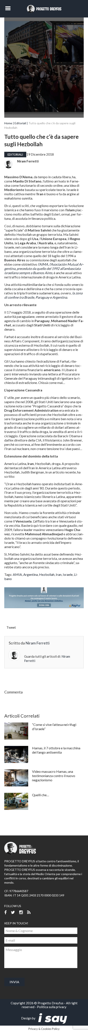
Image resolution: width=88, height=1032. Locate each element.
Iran (59, 574)
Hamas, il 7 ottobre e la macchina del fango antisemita (56, 750)
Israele (68, 574)
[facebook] (5, 912)
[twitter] (13, 912)
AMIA (17, 574)
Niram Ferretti (28, 161)
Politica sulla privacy (51, 1007)
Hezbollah (46, 574)
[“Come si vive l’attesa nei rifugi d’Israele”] (16, 731)
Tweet (11, 627)
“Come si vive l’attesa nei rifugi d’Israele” (54, 726)
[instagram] (21, 912)
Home (8, 123)
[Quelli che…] (16, 801)
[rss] (29, 912)
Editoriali (20, 123)
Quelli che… (40, 795)
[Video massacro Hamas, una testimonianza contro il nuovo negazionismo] (16, 777)
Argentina (30, 574)
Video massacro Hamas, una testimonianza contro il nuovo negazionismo (53, 775)
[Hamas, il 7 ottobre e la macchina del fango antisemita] (16, 754)
